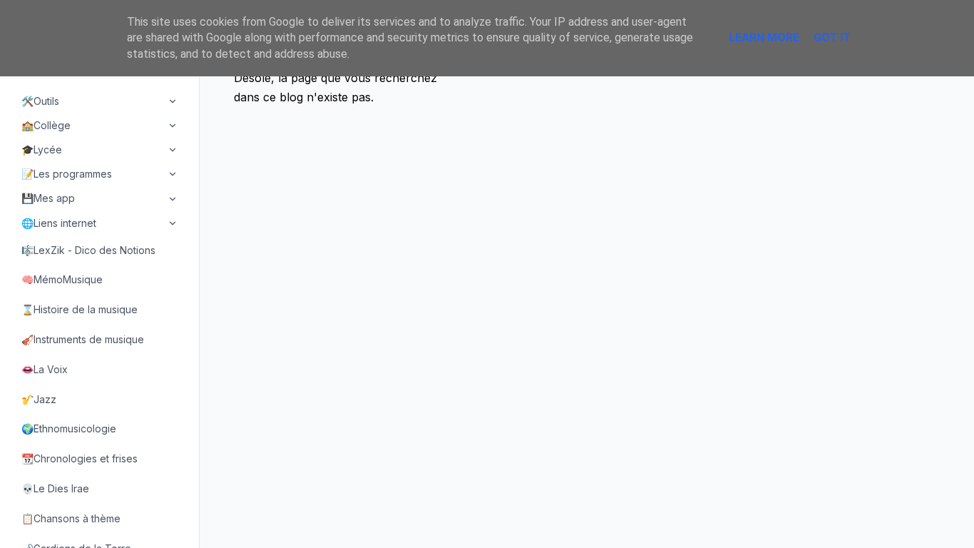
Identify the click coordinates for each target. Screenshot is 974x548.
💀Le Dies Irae (55, 488)
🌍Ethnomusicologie (68, 428)
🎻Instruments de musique (82, 339)
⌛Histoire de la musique (79, 309)
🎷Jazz (38, 399)
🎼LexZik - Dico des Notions (88, 250)
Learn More (764, 37)
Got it (832, 37)
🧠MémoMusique (62, 279)
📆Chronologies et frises (79, 458)
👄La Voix (44, 369)
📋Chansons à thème (71, 518)
